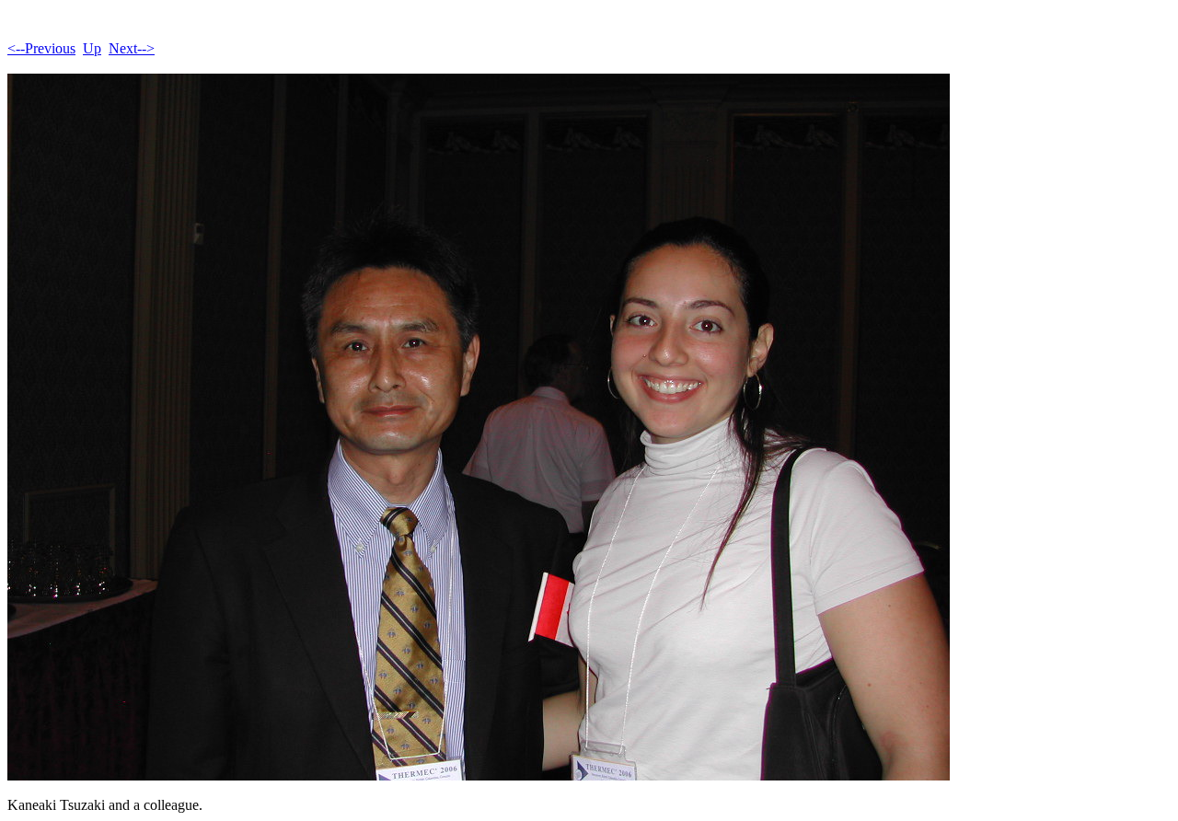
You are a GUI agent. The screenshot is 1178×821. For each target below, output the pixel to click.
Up (92, 48)
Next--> (132, 48)
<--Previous (41, 48)
